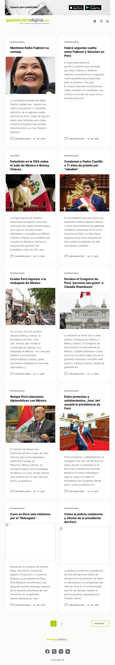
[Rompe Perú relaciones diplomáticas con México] (30, 424)
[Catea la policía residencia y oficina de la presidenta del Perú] (84, 545)
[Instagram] (61, 651)
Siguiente (99, 623)
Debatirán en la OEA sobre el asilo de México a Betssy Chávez (29, 165)
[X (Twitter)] (54, 651)
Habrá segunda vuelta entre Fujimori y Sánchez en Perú (84, 51)
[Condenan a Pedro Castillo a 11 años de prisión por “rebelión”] (84, 192)
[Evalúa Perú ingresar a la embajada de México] (30, 306)
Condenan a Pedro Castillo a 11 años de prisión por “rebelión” (83, 165)
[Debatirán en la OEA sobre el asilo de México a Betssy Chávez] (30, 192)
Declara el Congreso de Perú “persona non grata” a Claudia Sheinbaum (83, 283)
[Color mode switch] (94, 21)
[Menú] (107, 21)
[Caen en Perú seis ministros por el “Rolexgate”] (30, 541)
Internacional (17, 42)
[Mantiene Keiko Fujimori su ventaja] (30, 75)
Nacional (15, 156)
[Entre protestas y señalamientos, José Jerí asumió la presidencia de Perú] (84, 432)
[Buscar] (101, 21)
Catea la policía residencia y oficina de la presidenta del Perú (83, 518)
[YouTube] (67, 651)
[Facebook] (47, 651)
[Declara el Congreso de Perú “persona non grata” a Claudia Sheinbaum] (84, 310)
